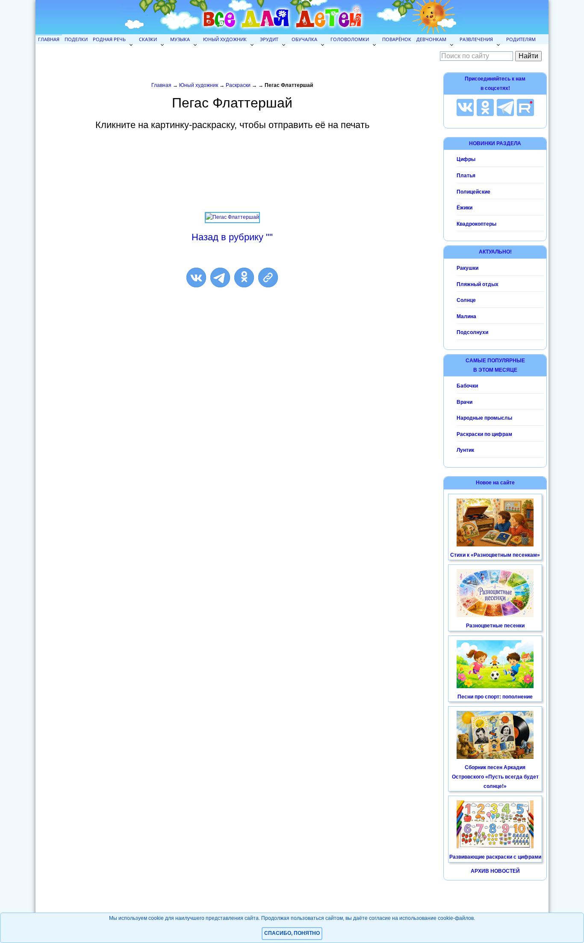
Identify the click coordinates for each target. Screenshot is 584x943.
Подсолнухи (472, 332)
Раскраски (238, 85)
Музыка (180, 39)
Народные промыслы (484, 418)
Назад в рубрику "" (232, 237)
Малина (466, 316)
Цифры (466, 159)
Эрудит (269, 39)
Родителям (521, 39)
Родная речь (109, 39)
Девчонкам (431, 39)
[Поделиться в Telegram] (220, 277)
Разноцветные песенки (495, 626)
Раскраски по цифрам (484, 434)
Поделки (76, 39)
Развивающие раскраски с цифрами (495, 857)
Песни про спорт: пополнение (495, 697)
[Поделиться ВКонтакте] (196, 277)
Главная (48, 39)
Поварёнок (396, 39)
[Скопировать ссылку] (268, 277)
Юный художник (225, 39)
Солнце (466, 300)
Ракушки (467, 268)
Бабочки (467, 386)
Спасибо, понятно (292, 933)
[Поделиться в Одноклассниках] (244, 277)
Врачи (464, 402)
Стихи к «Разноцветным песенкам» (495, 555)
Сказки (148, 39)
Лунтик (465, 450)
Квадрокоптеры (476, 224)
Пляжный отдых (477, 284)
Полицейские (473, 192)
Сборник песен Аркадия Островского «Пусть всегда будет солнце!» (495, 776)
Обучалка (304, 39)
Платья (466, 176)
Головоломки (349, 39)
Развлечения (476, 39)
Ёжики (464, 208)
